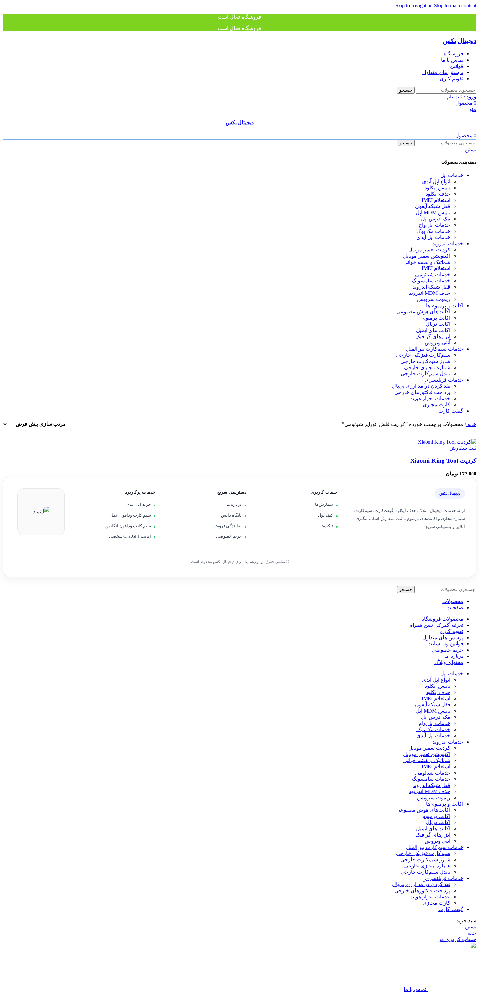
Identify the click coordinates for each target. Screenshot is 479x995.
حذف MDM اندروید (429, 293)
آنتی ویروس (437, 342)
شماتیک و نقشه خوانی (426, 262)
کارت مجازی (436, 404)
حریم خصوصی (229, 536)
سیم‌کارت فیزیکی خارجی (423, 355)
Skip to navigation (414, 5)
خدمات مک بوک (433, 231)
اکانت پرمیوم (436, 318)
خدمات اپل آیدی (433, 237)
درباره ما (234, 504)
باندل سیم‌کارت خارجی (425, 373)
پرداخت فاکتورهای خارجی (422, 392)
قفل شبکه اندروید (431, 287)
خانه (471, 424)
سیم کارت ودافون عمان (130, 515)
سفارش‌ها (324, 504)
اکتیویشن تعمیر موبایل (426, 256)
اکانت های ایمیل (433, 330)
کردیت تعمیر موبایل (429, 249)
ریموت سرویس (433, 299)
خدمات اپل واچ (434, 225)
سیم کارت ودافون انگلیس (128, 525)
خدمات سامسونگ (431, 280)
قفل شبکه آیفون (432, 206)
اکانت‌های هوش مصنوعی (423, 311)
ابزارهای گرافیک (432, 336)
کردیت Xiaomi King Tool (443, 460)
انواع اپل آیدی (436, 181)
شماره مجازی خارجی (427, 367)
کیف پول (325, 515)
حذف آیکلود (438, 194)
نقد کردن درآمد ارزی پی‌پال (421, 386)
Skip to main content (455, 5)
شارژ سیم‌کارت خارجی (425, 361)
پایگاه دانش (231, 515)
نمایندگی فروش (228, 525)
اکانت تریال (438, 324)
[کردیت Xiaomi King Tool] (447, 442)
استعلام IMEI (436, 200)
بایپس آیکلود (437, 187)
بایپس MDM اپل (433, 212)
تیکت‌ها (326, 525)
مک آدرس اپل (435, 218)
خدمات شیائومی (432, 274)
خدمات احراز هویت (429, 398)
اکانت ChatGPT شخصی (130, 536)
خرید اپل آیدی (138, 504)
